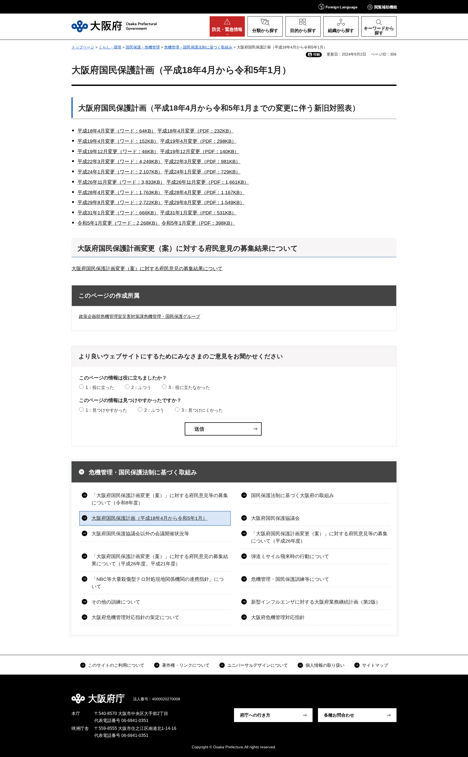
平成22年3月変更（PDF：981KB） (202, 161)
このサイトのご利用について (116, 665)
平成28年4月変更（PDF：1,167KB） (204, 192)
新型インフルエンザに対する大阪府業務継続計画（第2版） (316, 602)
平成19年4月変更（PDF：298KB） (198, 141)
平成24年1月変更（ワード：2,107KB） (120, 172)
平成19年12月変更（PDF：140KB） (199, 151)
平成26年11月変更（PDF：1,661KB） (207, 182)
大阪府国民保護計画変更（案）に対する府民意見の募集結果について (147, 268)
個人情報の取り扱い (325, 665)
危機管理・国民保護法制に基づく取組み (198, 47)
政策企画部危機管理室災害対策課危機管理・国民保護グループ (139, 316)
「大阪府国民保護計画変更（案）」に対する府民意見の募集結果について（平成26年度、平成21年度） (160, 560)
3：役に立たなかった (189, 387)
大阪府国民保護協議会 (275, 518)
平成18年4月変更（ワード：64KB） (116, 131)
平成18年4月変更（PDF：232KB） (195, 131)
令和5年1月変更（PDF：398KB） (198, 223)
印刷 (316, 54)
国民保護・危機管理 (143, 47)
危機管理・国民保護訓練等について (290, 579)
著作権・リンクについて (186, 665)
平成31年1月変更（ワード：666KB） (118, 212)
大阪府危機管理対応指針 (278, 617)
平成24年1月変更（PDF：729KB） (202, 172)
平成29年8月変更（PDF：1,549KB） (204, 202)
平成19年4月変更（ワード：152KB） (118, 141)
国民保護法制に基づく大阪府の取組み (292, 495)
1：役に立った (100, 387)
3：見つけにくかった (202, 410)
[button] (338, 6)
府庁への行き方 (255, 715)
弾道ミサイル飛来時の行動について (290, 556)
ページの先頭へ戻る (399, 695)
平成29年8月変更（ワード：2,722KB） (120, 202)
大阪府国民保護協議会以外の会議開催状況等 (140, 533)
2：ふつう (141, 387)
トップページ (83, 47)
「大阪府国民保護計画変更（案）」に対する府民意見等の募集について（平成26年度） (319, 537)
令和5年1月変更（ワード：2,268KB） (118, 223)
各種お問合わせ (339, 715)
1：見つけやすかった (106, 410)
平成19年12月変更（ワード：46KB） (118, 151)
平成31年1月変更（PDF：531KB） (198, 212)
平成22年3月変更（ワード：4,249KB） (120, 161)
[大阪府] (114, 26)
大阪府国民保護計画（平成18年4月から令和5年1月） (149, 518)
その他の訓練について (116, 602)
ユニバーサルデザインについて (257, 665)
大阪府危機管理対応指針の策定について (135, 617)
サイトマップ (375, 665)
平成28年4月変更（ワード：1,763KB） (120, 192)
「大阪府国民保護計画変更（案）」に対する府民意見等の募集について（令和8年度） (160, 499)
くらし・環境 (110, 47)
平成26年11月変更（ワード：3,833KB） (121, 182)
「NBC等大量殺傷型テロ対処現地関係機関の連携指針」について (158, 582)
